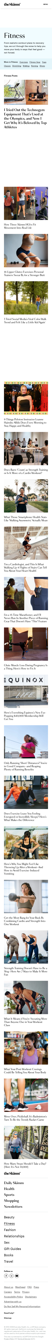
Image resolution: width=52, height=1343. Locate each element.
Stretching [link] (16, 66)
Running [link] (34, 66)
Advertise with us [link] (12, 1301)
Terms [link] (17, 1292)
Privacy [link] (25, 1292)
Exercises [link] (24, 62)
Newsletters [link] (13, 1206)
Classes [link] (7, 66)
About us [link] (8, 1287)
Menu (45, 4)
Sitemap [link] (7, 1318)
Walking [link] (26, 66)
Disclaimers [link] (31, 1296)
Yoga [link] (44, 62)
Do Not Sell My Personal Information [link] (22, 1306)
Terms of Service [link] (24, 1339)
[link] (12, 4)
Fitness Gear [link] (34, 62)
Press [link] (36, 1287)
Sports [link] (9, 1195)
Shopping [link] (11, 1201)
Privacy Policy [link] (9, 1339)
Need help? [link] (9, 1313)
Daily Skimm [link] (14, 1183)
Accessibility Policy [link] (13, 1296)
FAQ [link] (29, 1287)
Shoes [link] (42, 66)
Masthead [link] (20, 1287)
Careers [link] (8, 1292)
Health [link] (9, 1189)
